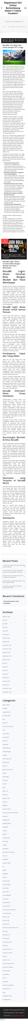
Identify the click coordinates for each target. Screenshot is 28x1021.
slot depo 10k (6, 935)
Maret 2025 (6, 677)
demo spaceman (7, 758)
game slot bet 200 (7, 769)
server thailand (7, 884)
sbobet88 (5, 873)
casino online (6, 733)
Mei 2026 (5, 627)
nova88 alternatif (15, 256)
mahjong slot (6, 820)
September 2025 (7, 656)
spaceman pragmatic (8, 985)
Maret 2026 (6, 634)
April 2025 (5, 674)
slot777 (5, 978)
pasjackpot (5, 848)
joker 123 (5, 791)
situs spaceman (7, 913)
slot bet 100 (6, 917)
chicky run (5, 740)
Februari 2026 (6, 638)
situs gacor (6, 899)
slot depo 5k (6, 938)
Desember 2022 (7, 692)
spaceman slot (6, 988)
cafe (4, 730)
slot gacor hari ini (7, 949)
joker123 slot (6, 798)
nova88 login (10, 41)
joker (4, 787)
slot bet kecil (6, 924)
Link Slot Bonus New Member (10, 812)
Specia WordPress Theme (17, 1015)
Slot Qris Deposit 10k (8, 963)
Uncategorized (13, 255)
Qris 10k (5, 855)
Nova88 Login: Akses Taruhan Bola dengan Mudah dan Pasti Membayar (11, 264)
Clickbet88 (5, 744)
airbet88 (5, 708)
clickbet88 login (7, 751)
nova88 (12, 40)
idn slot (5, 784)
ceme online (6, 737)
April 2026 (5, 631)
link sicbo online (7, 809)
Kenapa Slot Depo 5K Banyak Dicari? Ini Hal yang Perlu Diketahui (13, 576)
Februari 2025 (6, 681)
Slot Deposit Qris (7, 942)
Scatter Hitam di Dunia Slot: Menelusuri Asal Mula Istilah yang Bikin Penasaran (13, 571)
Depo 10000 (6, 762)
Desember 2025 (7, 645)
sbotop (4, 877)
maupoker (5, 827)
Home (4, 26)
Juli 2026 (5, 620)
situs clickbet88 (7, 895)
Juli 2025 (5, 663)
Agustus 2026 (6, 616)
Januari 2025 (6, 685)
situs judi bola (6, 902)
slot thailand (6, 974)
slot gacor (5, 945)
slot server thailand (8, 967)
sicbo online (6, 891)
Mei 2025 (5, 670)
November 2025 (7, 649)
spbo (4, 992)
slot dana (5, 931)
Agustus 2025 (6, 659)
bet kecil (5, 723)
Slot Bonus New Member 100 (10, 927)
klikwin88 (5, 805)
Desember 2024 (7, 688)
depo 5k (5, 766)
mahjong (5, 816)
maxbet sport (6, 838)
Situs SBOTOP (6, 906)
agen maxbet (6, 705)
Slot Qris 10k (6, 960)
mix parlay (5, 841)
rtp (3, 866)
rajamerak (5, 859)
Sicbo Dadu (6, 888)
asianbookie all (6, 712)
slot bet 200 (6, 920)
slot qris (5, 956)
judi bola (5, 802)
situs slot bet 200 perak (9, 909)
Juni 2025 (5, 667)
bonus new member (8, 726)
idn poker (5, 780)
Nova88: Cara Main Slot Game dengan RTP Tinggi (13, 46)
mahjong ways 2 (7, 823)
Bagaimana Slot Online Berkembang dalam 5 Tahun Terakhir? (13, 8)
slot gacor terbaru (7, 952)
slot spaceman (6, 970)
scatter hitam (6, 881)
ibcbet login (6, 776)
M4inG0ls (5, 40)
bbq (4, 719)
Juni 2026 (5, 623)
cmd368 (5, 755)
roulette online (6, 863)
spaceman (5, 981)
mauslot (5, 830)
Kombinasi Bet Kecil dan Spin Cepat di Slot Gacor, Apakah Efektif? (14, 581)
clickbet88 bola (7, 748)
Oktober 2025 (6, 652)
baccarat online (7, 715)
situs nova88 (6, 257)
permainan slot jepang (8, 852)
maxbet (5, 834)
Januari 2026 (6, 641)
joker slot (5, 794)
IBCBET (5, 773)
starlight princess (7, 996)
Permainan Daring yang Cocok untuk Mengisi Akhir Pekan (12, 586)
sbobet (4, 870)
